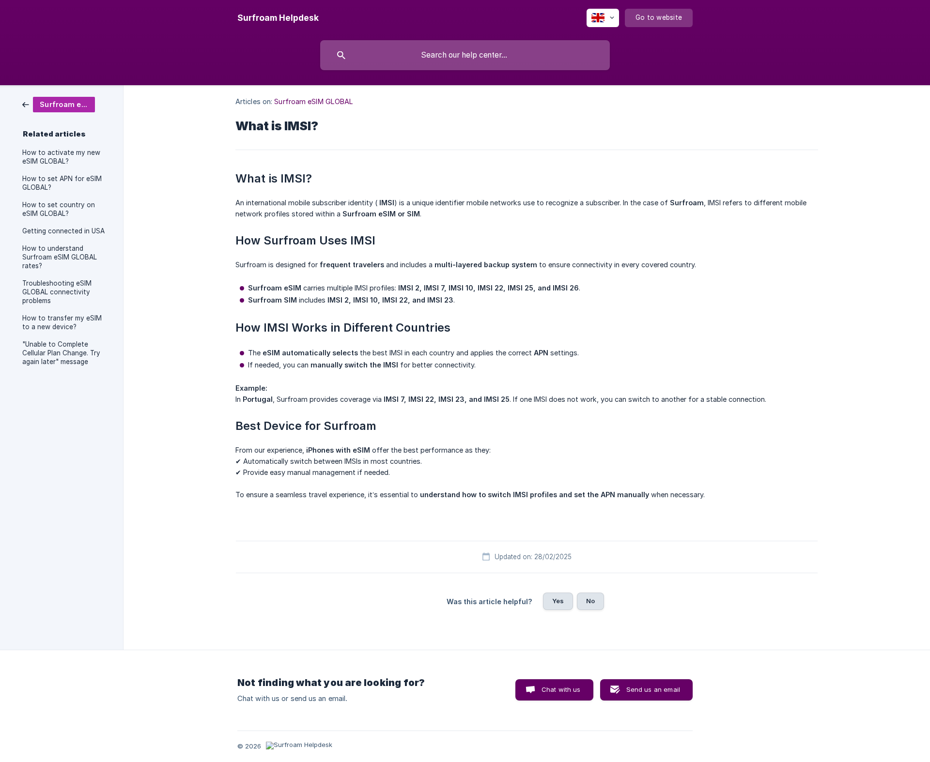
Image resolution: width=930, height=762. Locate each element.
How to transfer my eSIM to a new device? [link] (62, 322)
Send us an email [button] (653, 689)
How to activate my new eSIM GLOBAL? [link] (61, 157)
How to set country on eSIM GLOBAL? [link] (58, 209)
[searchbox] (465, 55)
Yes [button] (558, 601)
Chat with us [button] (561, 689)
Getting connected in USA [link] (63, 231)
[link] (58, 103)
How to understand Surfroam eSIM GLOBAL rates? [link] (59, 257)
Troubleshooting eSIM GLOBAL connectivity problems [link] (57, 292)
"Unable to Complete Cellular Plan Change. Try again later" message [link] (61, 353)
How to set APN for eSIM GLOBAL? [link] (62, 183)
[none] (278, 18)
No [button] (590, 601)
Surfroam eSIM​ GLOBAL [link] (313, 101)
